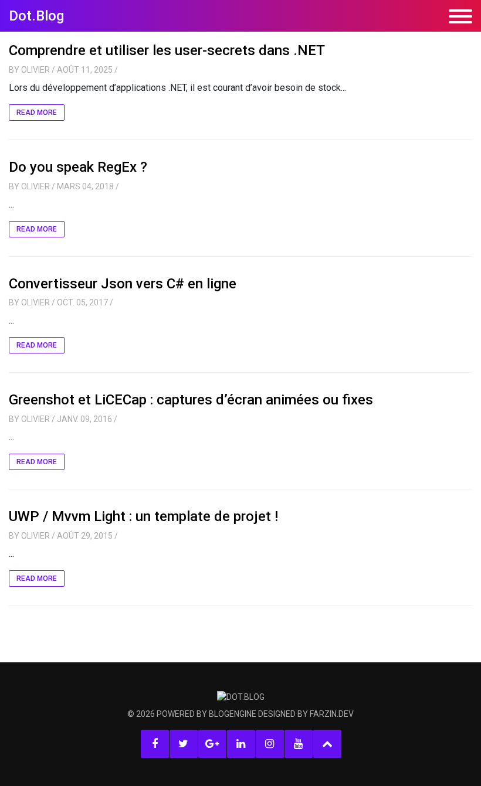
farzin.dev (332, 714)
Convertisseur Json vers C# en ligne (122, 283)
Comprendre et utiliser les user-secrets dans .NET (167, 50)
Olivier (35, 69)
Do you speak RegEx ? (78, 167)
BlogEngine (232, 714)
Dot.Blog (36, 16)
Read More (36, 112)
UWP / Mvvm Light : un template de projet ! (143, 516)
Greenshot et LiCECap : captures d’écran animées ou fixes (191, 400)
